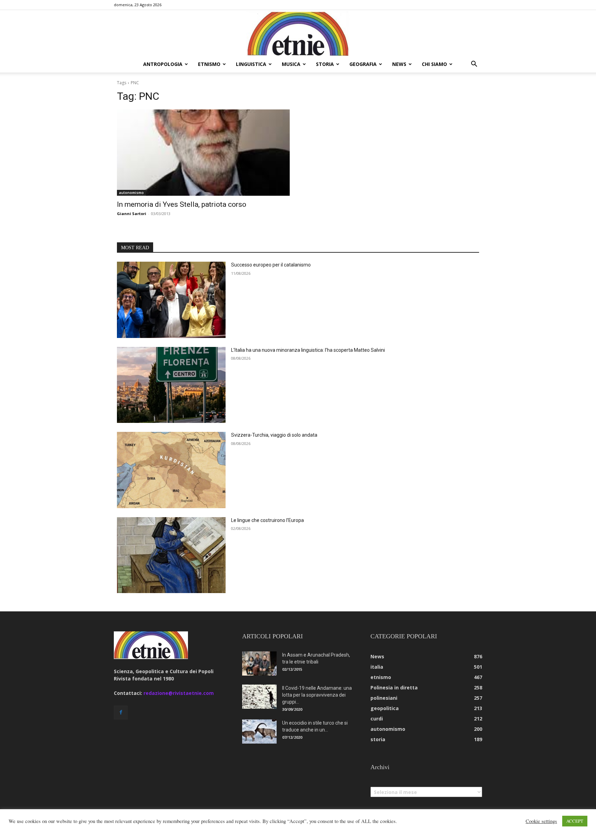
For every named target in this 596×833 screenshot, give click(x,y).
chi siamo (434, 64)
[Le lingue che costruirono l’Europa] (171, 555)
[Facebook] (121, 712)
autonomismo (131, 192)
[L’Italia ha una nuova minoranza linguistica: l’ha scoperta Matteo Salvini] (171, 385)
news (399, 64)
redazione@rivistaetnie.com (178, 693)
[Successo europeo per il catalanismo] (171, 300)
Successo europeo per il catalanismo (271, 265)
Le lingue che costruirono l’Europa (267, 520)
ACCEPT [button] (574, 821)
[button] (474, 64)
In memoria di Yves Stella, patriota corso (181, 204)
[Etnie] (298, 33)
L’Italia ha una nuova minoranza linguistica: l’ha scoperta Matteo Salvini (308, 350)
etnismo (209, 64)
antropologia (162, 64)
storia (325, 64)
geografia (363, 64)
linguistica (251, 64)
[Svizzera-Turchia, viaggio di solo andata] (171, 470)
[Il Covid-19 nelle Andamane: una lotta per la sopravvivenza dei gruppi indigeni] (259, 697)
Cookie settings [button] (541, 821)
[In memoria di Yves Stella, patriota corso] (203, 152)
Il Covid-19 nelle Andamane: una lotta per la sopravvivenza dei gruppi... (317, 695)
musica (291, 64)
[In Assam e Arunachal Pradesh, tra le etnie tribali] (259, 663)
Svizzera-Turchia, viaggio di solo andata (274, 435)
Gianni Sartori (131, 213)
